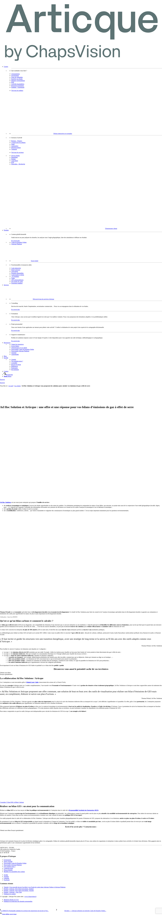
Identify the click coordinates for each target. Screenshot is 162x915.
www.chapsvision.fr (30, 896)
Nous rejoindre (8, 870)
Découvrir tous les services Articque (43, 299)
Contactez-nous (8, 868)
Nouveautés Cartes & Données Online (15, 863)
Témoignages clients (111, 228)
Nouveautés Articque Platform (13, 865)
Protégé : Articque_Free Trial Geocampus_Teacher (19, 890)
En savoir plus (15, 240)
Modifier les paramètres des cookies (14, 871)
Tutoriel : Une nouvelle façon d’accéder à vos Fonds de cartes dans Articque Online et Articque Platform (34, 887)
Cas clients (17, 386)
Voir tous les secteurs (17, 152)
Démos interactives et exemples (62, 133)
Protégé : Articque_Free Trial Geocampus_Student (19, 889)
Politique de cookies (10, 894)
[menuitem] (83, 147)
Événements (7, 860)
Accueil (10, 386)
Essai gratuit (34, 261)
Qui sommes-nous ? (9, 866)
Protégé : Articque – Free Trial (13, 892)
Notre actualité (8, 861)
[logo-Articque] (81, 63)
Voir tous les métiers (17, 90)
